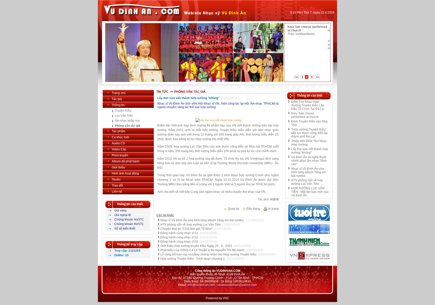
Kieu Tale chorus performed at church (305, 115)
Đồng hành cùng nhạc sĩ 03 (179, 241)
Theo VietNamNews (301, 34)
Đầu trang (253, 208)
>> (317, 76)
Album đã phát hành (125, 161)
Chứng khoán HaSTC (129, 219)
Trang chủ (119, 93)
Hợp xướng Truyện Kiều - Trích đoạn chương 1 (192, 258)
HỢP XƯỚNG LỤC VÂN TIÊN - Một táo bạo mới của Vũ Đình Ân (310, 192)
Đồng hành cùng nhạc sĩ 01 (179, 233)
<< (296, 76)
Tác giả (117, 99)
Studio (116, 179)
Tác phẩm (118, 131)
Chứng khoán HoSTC (129, 224)
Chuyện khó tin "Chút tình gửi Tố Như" (186, 229)
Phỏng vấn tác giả (127, 125)
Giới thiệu (118, 167)
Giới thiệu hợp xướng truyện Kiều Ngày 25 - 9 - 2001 (196, 246)
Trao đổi (117, 185)
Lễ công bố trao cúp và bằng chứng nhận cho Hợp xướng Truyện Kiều (208, 254)
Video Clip (119, 149)
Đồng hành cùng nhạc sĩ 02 (179, 237)
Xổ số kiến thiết (124, 228)
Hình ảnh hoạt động (125, 173)
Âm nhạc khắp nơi (127, 120)
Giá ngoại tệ (122, 215)
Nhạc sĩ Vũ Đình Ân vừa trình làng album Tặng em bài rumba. (202, 220)
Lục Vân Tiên (124, 115)
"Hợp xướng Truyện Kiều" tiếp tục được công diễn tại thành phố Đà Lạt (309, 133)
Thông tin (118, 105)
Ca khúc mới (120, 137)
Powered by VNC (217, 298)
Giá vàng (120, 210)
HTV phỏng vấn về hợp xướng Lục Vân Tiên (190, 224)
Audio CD (118, 143)
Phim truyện (120, 155)
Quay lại (233, 208)
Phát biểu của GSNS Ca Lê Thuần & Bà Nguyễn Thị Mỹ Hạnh (202, 250)
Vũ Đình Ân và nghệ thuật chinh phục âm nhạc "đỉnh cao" (309, 160)
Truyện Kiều (123, 110)
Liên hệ (117, 191)
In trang (273, 208)
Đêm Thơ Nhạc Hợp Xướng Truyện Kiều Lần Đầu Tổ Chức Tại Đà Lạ (307, 105)
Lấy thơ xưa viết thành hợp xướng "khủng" (309, 150)
